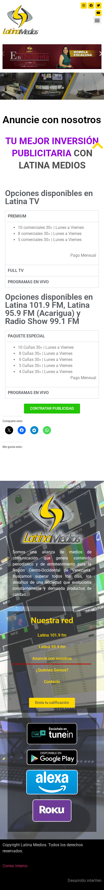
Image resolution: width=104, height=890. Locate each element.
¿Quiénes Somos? (52, 670)
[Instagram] (84, 6)
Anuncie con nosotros (52, 658)
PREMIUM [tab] (17, 216)
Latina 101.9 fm (52, 635)
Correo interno (15, 865)
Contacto (52, 681)
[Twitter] (98, 6)
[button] (97, 20)
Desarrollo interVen (84, 880)
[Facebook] (91, 6)
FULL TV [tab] (15, 270)
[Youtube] (98, 13)
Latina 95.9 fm (52, 646)
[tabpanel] (52, 243)
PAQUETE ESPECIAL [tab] (26, 336)
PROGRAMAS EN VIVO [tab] (28, 281)
